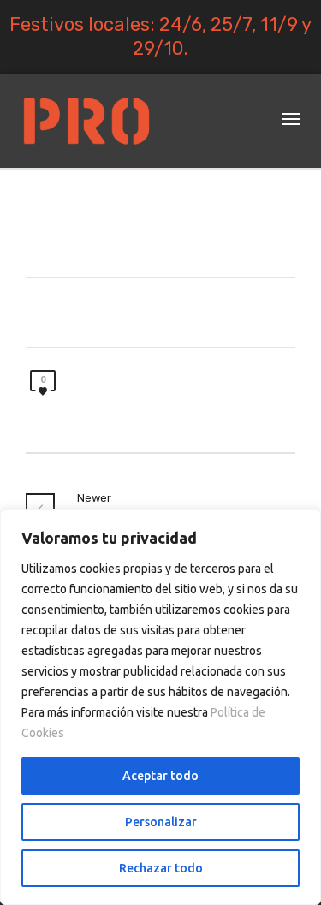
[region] (160, 707)
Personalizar (161, 822)
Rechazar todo (161, 868)
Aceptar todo (160, 776)
